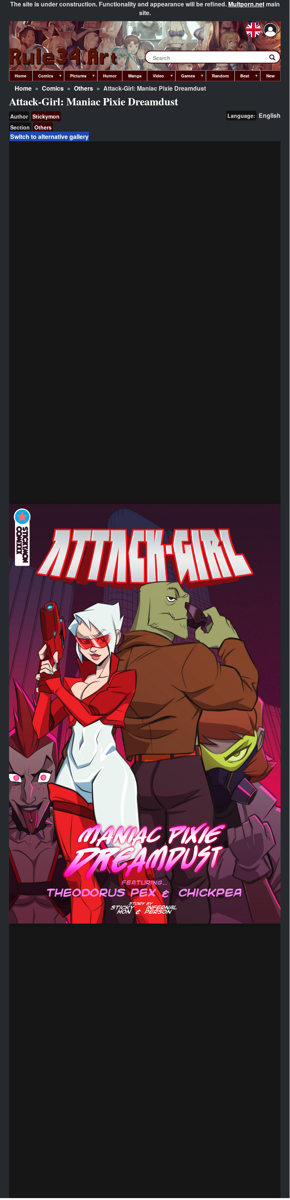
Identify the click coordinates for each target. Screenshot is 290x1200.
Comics (53, 88)
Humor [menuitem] (110, 76)
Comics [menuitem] (42, 77)
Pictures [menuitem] (75, 77)
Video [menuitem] (155, 77)
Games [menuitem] (185, 77)
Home (23, 88)
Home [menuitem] (20, 76)
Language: (241, 115)
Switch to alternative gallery (49, 136)
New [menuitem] (270, 76)
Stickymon (46, 116)
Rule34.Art (63, 56)
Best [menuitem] (242, 77)
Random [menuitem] (220, 76)
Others (83, 88)
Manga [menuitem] (134, 76)
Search (276, 59)
